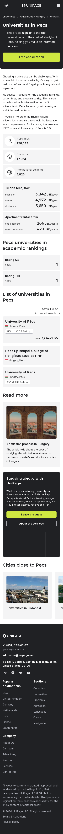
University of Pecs (20, 372)
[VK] (20, 672)
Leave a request (31, 514)
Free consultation (31, 57)
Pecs (22, 360)
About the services (31, 523)
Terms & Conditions (14, 816)
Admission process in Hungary (27, 444)
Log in (6, 5)
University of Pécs (20, 321)
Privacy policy (11, 821)
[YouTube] (28, 672)
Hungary (13, 326)
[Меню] (56, 5)
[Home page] (31, 5)
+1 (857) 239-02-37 (15, 645)
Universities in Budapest (23, 608)
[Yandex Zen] (13, 672)
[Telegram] (5, 672)
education (18, 655)
